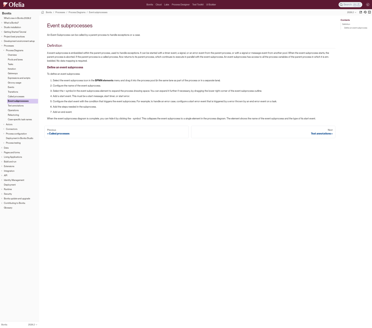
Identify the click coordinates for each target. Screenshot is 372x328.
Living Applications (13, 157)
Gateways (13, 73)
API (5, 175)
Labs (166, 4)
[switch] (368, 5)
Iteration (12, 68)
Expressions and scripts (19, 78)
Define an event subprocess (355, 28)
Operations (13, 110)
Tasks (10, 64)
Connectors (11, 129)
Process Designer (181, 4)
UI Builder (211, 4)
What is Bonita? (11, 22)
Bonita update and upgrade (17, 198)
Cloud (159, 4)
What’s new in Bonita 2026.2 (17, 18)
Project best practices (14, 36)
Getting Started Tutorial (15, 32)
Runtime (8, 189)
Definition (346, 24)
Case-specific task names (20, 119)
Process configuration (16, 133)
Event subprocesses (18, 101)
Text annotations (16, 105)
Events (11, 87)
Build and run (10, 161)
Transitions (13, 91)
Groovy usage (14, 82)
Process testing (13, 142)
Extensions (9, 166)
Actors (9, 124)
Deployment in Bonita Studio (19, 138)
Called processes (16, 96)
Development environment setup (19, 41)
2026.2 (350, 12)
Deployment (10, 184)
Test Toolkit (198, 4)
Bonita (149, 4)
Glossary (8, 207)
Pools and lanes (15, 59)
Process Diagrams (14, 50)
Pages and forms (12, 152)
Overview (12, 55)
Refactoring (13, 115)
